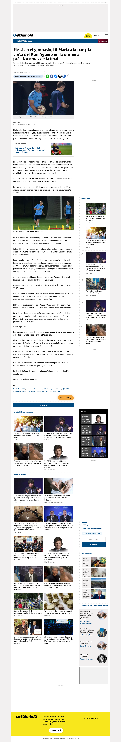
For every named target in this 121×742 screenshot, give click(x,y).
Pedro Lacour (48, 440)
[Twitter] (60, 76)
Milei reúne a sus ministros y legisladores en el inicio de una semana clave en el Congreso (96, 315)
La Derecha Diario (48, 2)
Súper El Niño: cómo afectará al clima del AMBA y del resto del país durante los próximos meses (86, 572)
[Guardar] (68, 76)
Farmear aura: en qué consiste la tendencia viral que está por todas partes (27, 435)
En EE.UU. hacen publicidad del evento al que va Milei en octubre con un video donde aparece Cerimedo (57, 464)
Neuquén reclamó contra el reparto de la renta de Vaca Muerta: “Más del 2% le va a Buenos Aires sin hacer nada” (58, 640)
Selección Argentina (49, 389)
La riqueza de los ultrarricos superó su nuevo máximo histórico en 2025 (58, 612)
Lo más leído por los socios (23, 412)
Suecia (99, 2)
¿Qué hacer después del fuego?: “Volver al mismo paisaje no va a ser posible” (86, 583)
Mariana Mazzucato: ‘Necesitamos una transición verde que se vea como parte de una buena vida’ (86, 562)
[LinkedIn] (64, 76)
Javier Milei (33, 2)
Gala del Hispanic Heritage (58, 2)
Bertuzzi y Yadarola (40, 2)
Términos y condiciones (73, 738)
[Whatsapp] (47, 76)
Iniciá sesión (97, 35)
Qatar (59, 389)
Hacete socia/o (88, 36)
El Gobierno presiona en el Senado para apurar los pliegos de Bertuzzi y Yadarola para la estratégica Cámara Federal (58, 526)
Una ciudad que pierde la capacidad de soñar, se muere (95, 292)
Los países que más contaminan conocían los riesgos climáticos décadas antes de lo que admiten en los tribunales (86, 594)
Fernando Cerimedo (68, 2)
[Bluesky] (55, 76)
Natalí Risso (17, 643)
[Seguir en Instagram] (92, 718)
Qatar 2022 (66, 389)
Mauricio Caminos (49, 470)
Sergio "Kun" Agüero (43, 391)
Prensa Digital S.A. (47, 738)
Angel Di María (56, 391)
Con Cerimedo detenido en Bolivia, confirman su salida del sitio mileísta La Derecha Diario (28, 463)
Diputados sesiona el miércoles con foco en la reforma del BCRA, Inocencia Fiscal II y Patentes (27, 555)
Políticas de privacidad (59, 738)
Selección (29, 389)
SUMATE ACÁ (56, 730)
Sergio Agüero (31, 391)
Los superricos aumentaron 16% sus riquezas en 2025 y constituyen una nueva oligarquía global (27, 639)
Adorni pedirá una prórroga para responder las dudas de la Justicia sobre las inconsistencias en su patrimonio (27, 586)
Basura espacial (104, 2)
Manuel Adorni (77, 2)
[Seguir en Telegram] (89, 718)
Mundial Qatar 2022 (23, 41)
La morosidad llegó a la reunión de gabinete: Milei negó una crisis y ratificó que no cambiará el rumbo (58, 435)
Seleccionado (38, 389)
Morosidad (27, 2)
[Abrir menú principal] (106, 35)
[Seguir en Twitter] (85, 718)
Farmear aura (83, 2)
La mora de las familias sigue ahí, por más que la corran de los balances (57, 498)
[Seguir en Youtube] (94, 718)
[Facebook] (51, 76)
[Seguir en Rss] (97, 718)
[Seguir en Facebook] (87, 718)
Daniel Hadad (94, 2)
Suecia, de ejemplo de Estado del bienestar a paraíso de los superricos (28, 612)
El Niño (88, 2)
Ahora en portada (20, 474)
